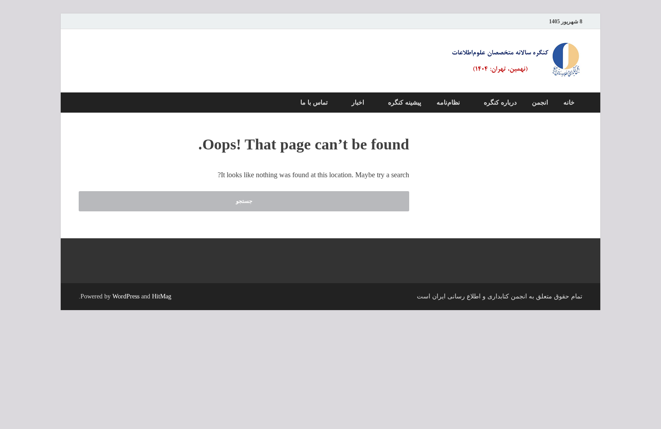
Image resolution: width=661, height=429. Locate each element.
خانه (569, 102)
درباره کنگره (500, 102)
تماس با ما (314, 102)
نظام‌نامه (448, 102)
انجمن (540, 102)
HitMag (161, 296)
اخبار (358, 102)
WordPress (125, 296)
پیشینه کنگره (404, 102)
